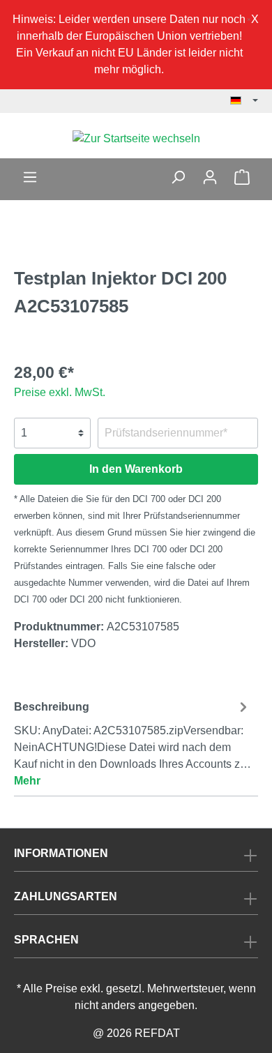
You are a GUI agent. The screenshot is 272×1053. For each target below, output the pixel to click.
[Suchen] (178, 177)
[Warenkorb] (242, 177)
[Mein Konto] (210, 177)
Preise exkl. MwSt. (59, 392)
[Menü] (30, 177)
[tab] (132, 742)
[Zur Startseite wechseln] (136, 138)
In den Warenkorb (136, 469)
